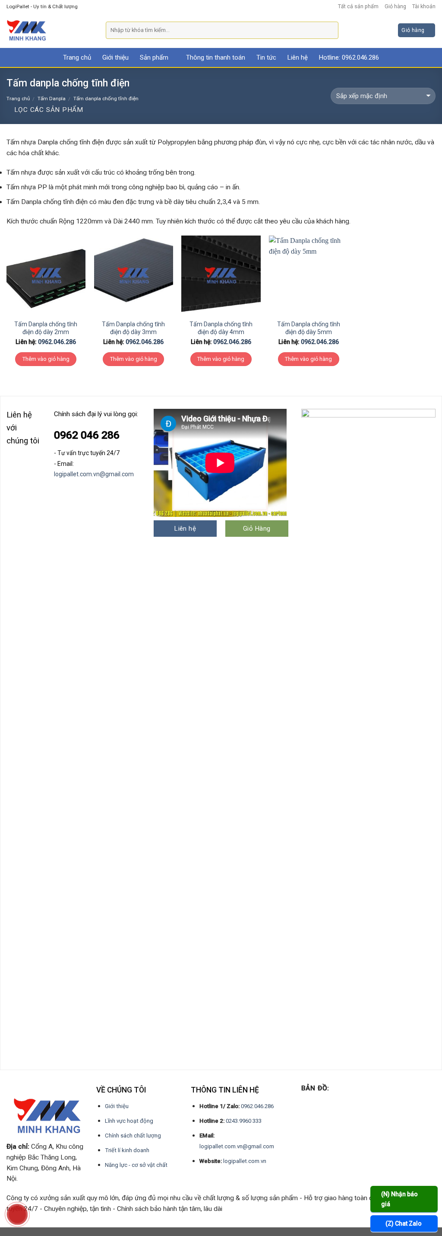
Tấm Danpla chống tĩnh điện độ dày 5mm (308, 328)
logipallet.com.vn (244, 1161)
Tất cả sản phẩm (358, 6)
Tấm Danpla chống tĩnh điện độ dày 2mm (45, 328)
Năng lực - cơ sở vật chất (136, 1165)
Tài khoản (424, 6)
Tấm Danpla (52, 99)
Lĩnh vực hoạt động (129, 1121)
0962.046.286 (57, 341)
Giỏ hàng (395, 6)
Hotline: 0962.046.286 (349, 57)
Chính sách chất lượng (133, 1135)
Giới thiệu (115, 57)
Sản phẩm (154, 57)
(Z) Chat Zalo (403, 1223)
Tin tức (266, 57)
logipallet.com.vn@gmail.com (94, 474)
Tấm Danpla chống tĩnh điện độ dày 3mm (133, 328)
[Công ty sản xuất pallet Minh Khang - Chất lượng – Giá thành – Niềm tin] (49, 30)
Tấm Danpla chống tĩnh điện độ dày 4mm (221, 328)
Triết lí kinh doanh (127, 1150)
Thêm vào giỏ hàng (45, 359)
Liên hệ (297, 57)
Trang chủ (77, 57)
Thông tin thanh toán (215, 57)
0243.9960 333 (244, 1121)
